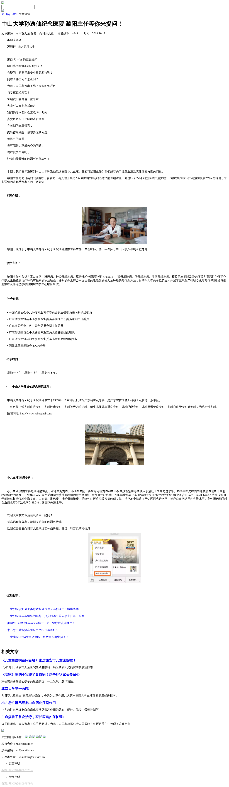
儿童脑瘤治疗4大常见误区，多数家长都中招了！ (38, 637)
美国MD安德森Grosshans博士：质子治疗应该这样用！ (41, 623)
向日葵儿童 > (9, 14)
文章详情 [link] (24, 14)
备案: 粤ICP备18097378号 (17, 770)
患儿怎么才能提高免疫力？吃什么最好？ (33, 630)
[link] (9, 14)
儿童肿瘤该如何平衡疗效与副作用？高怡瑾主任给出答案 (42, 609)
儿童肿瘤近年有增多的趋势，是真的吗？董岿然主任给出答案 (45, 616)
